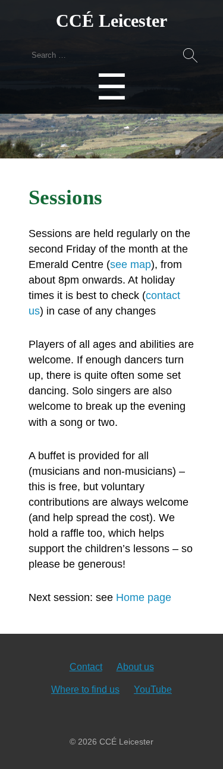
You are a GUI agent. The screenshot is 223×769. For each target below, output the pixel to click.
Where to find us (85, 689)
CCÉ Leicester (111, 20)
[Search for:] (112, 54)
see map (130, 264)
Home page (143, 597)
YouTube (153, 689)
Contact (86, 667)
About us (135, 667)
